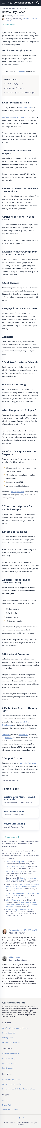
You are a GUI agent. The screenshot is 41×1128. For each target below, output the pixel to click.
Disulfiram (6, 734)
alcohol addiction (24, 107)
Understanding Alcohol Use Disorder (19, 909)
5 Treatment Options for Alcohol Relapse (19, 92)
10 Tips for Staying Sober (13, 84)
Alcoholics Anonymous (28, 763)
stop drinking (21, 71)
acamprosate (23, 734)
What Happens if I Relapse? (14, 88)
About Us (5, 1100)
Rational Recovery (8, 1063)
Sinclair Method (8, 1068)
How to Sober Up (8, 1033)
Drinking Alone (7, 1038)
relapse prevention (17, 491)
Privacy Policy (7, 1105)
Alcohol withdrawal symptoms (13, 117)
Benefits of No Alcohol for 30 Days (15, 1028)
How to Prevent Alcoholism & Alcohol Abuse (18, 1089)
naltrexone (9, 737)
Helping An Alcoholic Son (11, 1042)
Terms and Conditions (10, 1110)
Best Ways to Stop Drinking (12, 1084)
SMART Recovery (8, 1058)
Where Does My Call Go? (11, 1079)
